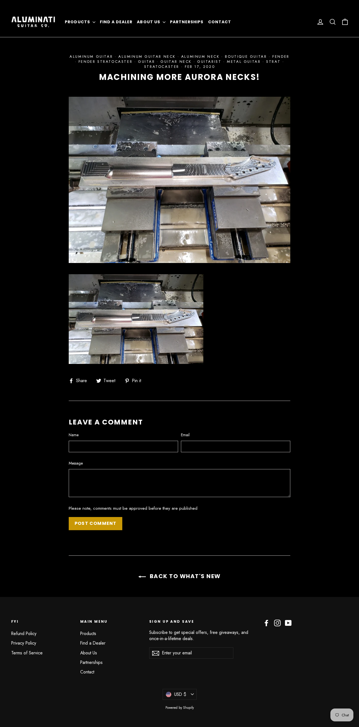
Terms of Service (27, 653)
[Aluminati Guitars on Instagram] (277, 622)
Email (185, 435)
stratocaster (161, 66)
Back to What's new (184, 576)
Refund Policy (23, 633)
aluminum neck (200, 56)
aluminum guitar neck (147, 56)
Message (76, 463)
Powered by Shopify (179, 707)
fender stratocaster (105, 61)
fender (280, 56)
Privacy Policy (23, 643)
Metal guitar (244, 61)
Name (74, 435)
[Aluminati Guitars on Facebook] (266, 622)
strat (273, 61)
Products (78, 22)
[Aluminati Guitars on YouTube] (288, 622)
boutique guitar (246, 56)
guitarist (209, 61)
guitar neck (176, 61)
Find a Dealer (116, 22)
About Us (149, 22)
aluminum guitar (91, 56)
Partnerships (187, 22)
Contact (219, 22)
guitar (146, 61)
